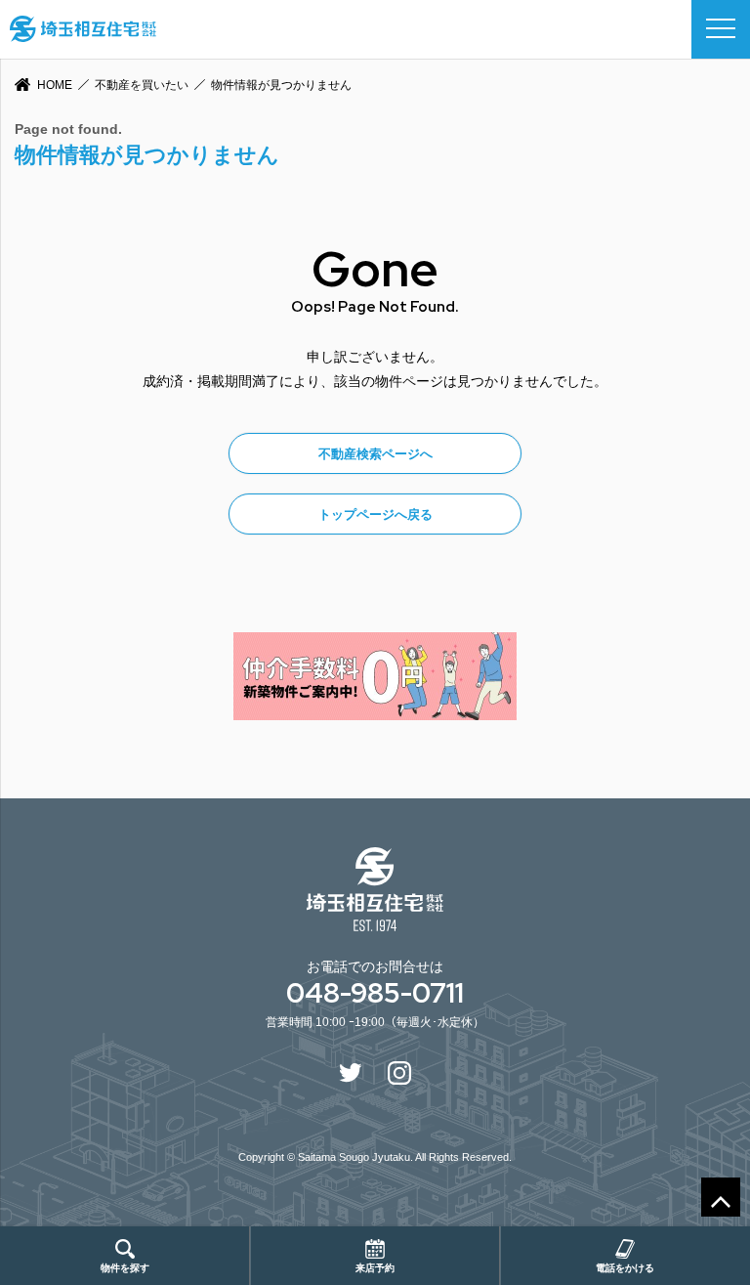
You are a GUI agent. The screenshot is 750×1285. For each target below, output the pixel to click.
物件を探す (125, 1268)
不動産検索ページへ (375, 454)
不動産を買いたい (141, 85)
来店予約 (375, 1268)
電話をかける (625, 1268)
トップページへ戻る (375, 514)
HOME (54, 85)
